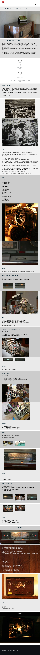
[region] (20, 24)
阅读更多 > (20, 68)
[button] (35, 4)
